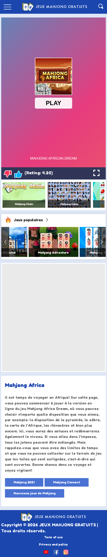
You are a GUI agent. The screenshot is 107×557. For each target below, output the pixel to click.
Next (102, 242)
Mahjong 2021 (24, 482)
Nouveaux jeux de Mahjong (34, 493)
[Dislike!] (8, 174)
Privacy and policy (53, 544)
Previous (5, 242)
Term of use (53, 537)
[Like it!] (18, 174)
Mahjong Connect (66, 482)
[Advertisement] (53, 317)
